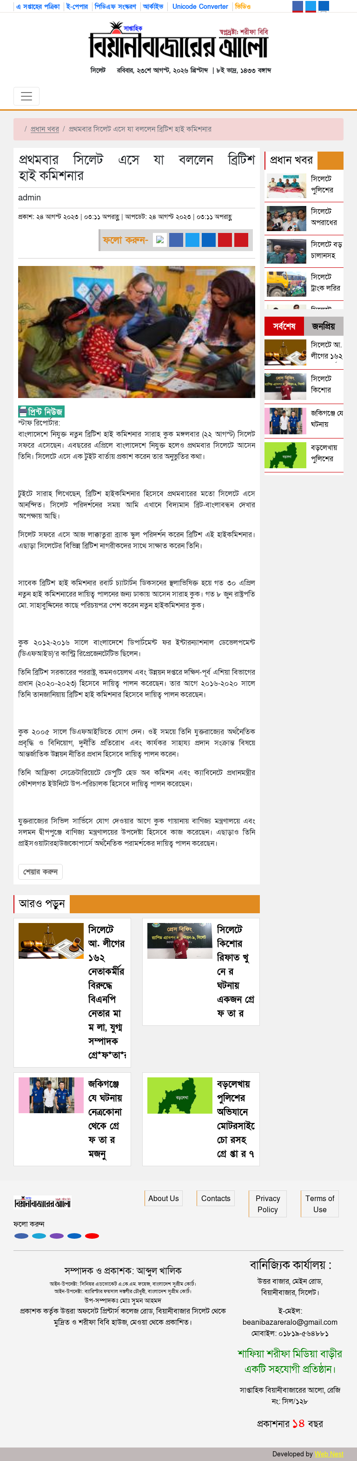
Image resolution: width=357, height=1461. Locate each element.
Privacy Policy (268, 1204)
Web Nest (329, 1454)
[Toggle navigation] (26, 96)
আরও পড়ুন (42, 904)
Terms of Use (319, 1204)
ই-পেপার (77, 6)
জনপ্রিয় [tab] (323, 326)
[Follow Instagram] (39, 1236)
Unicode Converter (199, 6)
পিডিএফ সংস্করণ (115, 6)
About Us (163, 1199)
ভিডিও (243, 6)
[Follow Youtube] (92, 1236)
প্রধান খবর (45, 129)
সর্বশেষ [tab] (284, 326)
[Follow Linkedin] (74, 1236)
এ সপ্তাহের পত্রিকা (38, 6)
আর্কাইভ (153, 6)
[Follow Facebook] (21, 1236)
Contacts (216, 1199)
